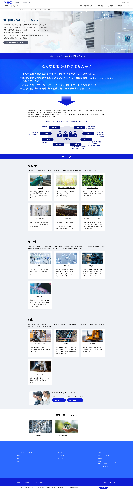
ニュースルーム (102, 466)
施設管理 (19, 455)
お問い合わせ (57, 400)
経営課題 (60, 455)
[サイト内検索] (128, 6)
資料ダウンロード (74, 400)
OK (102, 487)
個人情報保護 (73, 487)
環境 (40, 9)
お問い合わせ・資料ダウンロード (14, 42)
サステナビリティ (102, 455)
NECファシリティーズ (11, 6)
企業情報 (100, 452)
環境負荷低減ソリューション (66, 435)
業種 (59, 452)
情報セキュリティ (34, 482)
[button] (68, 6)
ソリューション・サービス (31, 9)
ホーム (21, 9)
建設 (18, 458)
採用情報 (100, 458)
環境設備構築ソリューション (41, 435)
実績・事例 (60, 458)
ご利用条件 (26, 482)
